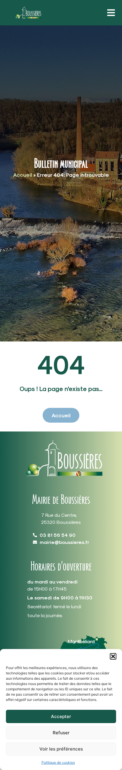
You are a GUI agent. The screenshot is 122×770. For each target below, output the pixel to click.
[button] (113, 656)
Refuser (61, 732)
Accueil (22, 174)
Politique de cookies (58, 762)
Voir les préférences (61, 749)
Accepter (61, 716)
